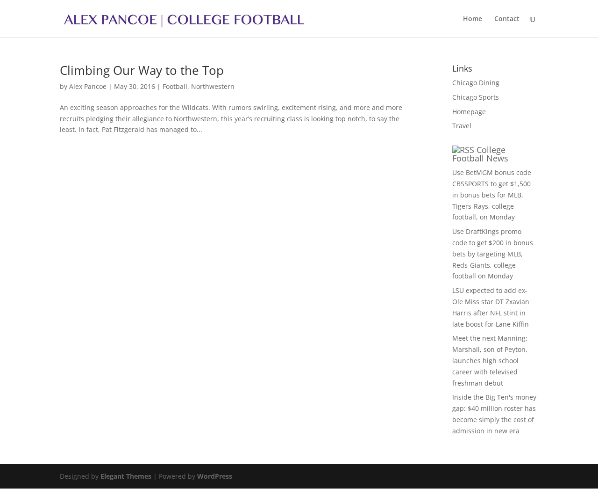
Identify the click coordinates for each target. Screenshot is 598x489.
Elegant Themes (125, 476)
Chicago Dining (475, 82)
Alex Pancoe (88, 86)
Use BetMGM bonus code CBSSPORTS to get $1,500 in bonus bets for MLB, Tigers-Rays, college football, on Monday (491, 194)
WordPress (214, 476)
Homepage (469, 111)
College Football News (480, 154)
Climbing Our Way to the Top (142, 70)
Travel (461, 125)
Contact (507, 19)
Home (472, 19)
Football (175, 86)
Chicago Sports (475, 97)
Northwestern (213, 86)
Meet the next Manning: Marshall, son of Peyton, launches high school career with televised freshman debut (489, 360)
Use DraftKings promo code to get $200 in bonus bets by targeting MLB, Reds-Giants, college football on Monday (492, 253)
